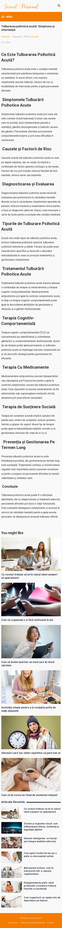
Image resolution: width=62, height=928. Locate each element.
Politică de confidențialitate (32, 922)
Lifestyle (35, 36)
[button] (7, 17)
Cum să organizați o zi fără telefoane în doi (27, 619)
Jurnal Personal (34, 918)
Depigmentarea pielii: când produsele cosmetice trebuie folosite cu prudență (40, 885)
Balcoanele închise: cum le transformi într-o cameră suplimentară (39, 871)
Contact (50, 922)
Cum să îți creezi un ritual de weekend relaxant (29, 795)
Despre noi (13, 922)
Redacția (5, 36)
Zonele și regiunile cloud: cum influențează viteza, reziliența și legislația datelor (41, 826)
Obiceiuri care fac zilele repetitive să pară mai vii (30, 752)
